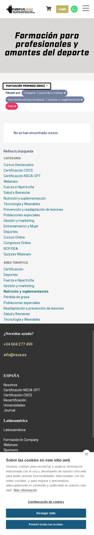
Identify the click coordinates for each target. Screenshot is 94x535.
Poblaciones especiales (22, 215)
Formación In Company (21, 440)
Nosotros (10, 385)
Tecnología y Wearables (22, 204)
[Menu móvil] (85, 9)
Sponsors (11, 450)
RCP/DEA (11, 249)
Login (62, 9)
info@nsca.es (15, 355)
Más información (25, 490)
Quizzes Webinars (17, 254)
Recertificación (15, 400)
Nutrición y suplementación (25, 198)
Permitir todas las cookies (46, 524)
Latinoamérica (15, 430)
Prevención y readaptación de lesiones (33, 209)
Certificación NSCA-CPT (22, 176)
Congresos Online (17, 243)
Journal (9, 410)
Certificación (13, 269)
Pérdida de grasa (16, 297)
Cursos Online (14, 237)
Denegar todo (45, 513)
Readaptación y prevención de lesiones (34, 308)
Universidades (14, 405)
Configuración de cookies (46, 502)
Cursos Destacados (19, 165)
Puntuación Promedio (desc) (26, 86)
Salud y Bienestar (17, 193)
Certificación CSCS (18, 170)
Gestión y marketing (19, 221)
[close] (86, 454)
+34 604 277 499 (18, 344)
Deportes (11, 232)
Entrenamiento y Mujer (21, 226)
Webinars (11, 181)
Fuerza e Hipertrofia (19, 187)
